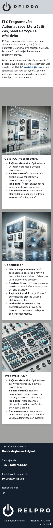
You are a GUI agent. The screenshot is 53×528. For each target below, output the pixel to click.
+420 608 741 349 (14, 465)
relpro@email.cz (13, 478)
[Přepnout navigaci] (48, 7)
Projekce (34, 520)
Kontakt (47, 524)
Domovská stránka (14, 520)
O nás (46, 520)
